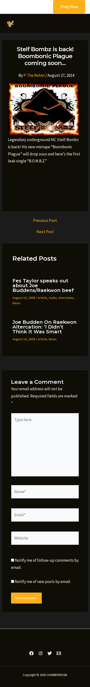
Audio (53, 298)
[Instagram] (40, 653)
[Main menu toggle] (79, 23)
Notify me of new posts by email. (43, 581)
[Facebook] (31, 653)
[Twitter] (50, 653)
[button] (66, 7)
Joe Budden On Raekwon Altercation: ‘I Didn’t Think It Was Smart (44, 327)
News (16, 303)
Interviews (66, 298)
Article (42, 298)
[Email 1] (59, 653)
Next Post (45, 232)
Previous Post (45, 221)
